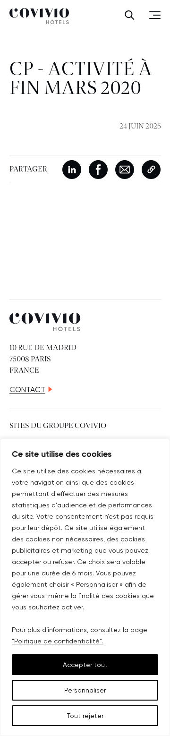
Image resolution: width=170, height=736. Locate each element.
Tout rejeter (85, 715)
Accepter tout (85, 664)
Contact (27, 389)
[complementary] (85, 587)
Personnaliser (85, 690)
